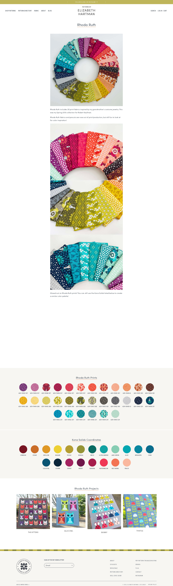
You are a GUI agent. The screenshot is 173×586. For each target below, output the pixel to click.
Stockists (113, 564)
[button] (10, 10)
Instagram (139, 576)
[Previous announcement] (67, 2)
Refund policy (152, 584)
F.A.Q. (137, 568)
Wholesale (114, 568)
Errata (138, 564)
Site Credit (143, 584)
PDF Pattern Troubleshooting (146, 561)
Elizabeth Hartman (132, 584)
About (112, 561)
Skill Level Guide (116, 576)
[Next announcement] (105, 2)
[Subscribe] (72, 565)
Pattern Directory (116, 572)
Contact (138, 572)
